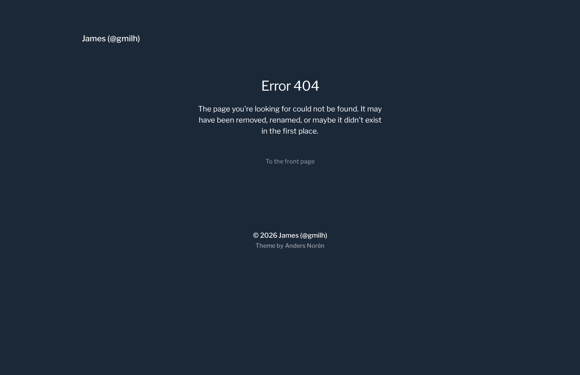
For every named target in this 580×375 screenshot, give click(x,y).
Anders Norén (305, 245)
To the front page (290, 161)
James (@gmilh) (111, 38)
